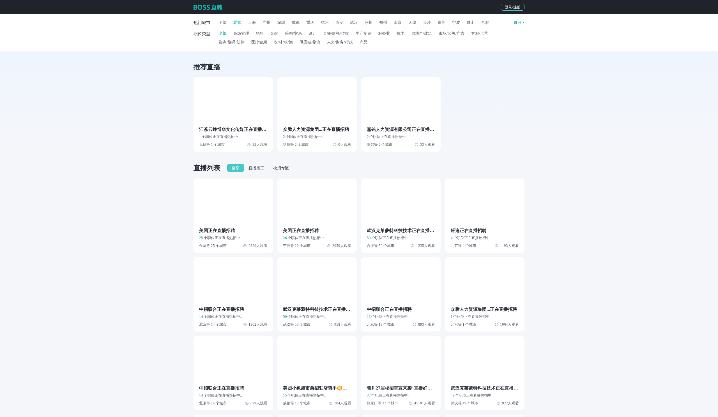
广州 (266, 22)
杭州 (325, 22)
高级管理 (241, 33)
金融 (274, 33)
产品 (363, 42)
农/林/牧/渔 (283, 42)
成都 (296, 22)
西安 (339, 22)
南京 (398, 22)
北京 (237, 22)
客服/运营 (479, 33)
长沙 (427, 22)
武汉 (354, 22)
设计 (312, 33)
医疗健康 (259, 42)
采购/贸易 (293, 33)
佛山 (471, 22)
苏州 (368, 22)
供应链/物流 (310, 42)
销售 (260, 33)
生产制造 (363, 33)
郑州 (383, 22)
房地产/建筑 (421, 33)
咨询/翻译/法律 (232, 42)
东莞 (441, 22)
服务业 (384, 33)
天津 (412, 22)
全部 (223, 22)
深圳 (281, 22)
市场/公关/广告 (451, 33)
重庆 (310, 22)
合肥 (485, 22)
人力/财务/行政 (340, 42)
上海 (252, 22)
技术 (400, 33)
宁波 (456, 22)
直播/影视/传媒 (336, 33)
